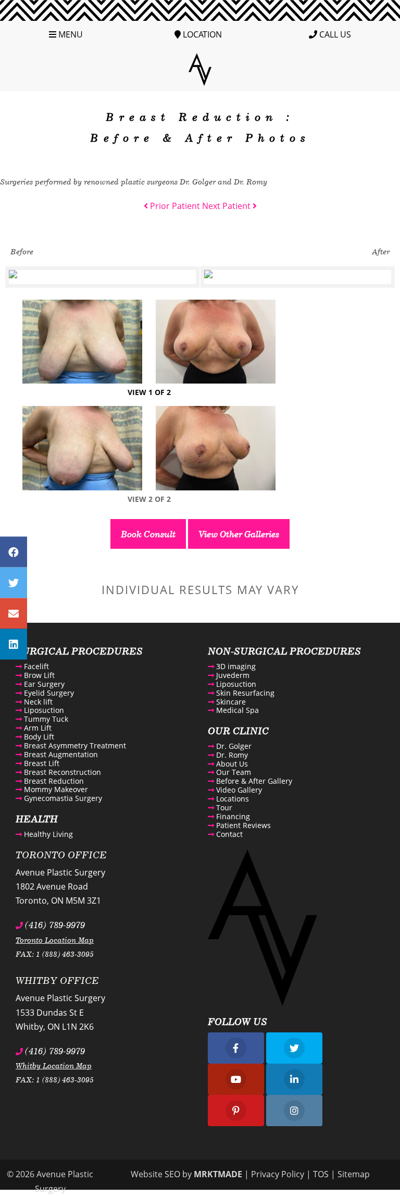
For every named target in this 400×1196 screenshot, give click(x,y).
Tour (223, 807)
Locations (231, 799)
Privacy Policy (277, 1174)
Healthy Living (47, 834)
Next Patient (227, 206)
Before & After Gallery (253, 781)
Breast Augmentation (60, 754)
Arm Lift (37, 728)
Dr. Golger (233, 746)
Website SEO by (186, 1174)
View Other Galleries (238, 534)
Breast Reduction (53, 781)
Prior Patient (174, 206)
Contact (228, 834)
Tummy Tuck (45, 719)
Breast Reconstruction (61, 772)
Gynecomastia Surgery (62, 798)
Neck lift (37, 702)
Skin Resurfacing (244, 693)
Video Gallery (238, 790)
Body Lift (38, 737)
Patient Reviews (242, 825)
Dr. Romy (231, 755)
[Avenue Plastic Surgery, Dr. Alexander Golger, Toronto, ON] (200, 69)
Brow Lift (38, 675)
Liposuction (43, 710)
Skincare (230, 702)
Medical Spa (236, 710)
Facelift (35, 666)
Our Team (232, 772)
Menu (69, 34)
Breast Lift (40, 763)
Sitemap (354, 1174)
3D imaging (235, 666)
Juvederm (231, 675)
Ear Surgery (43, 684)
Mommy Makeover (55, 789)
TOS (321, 1174)
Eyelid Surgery (48, 693)
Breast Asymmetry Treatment (74, 745)
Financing (232, 816)
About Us (231, 764)
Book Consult (148, 534)
